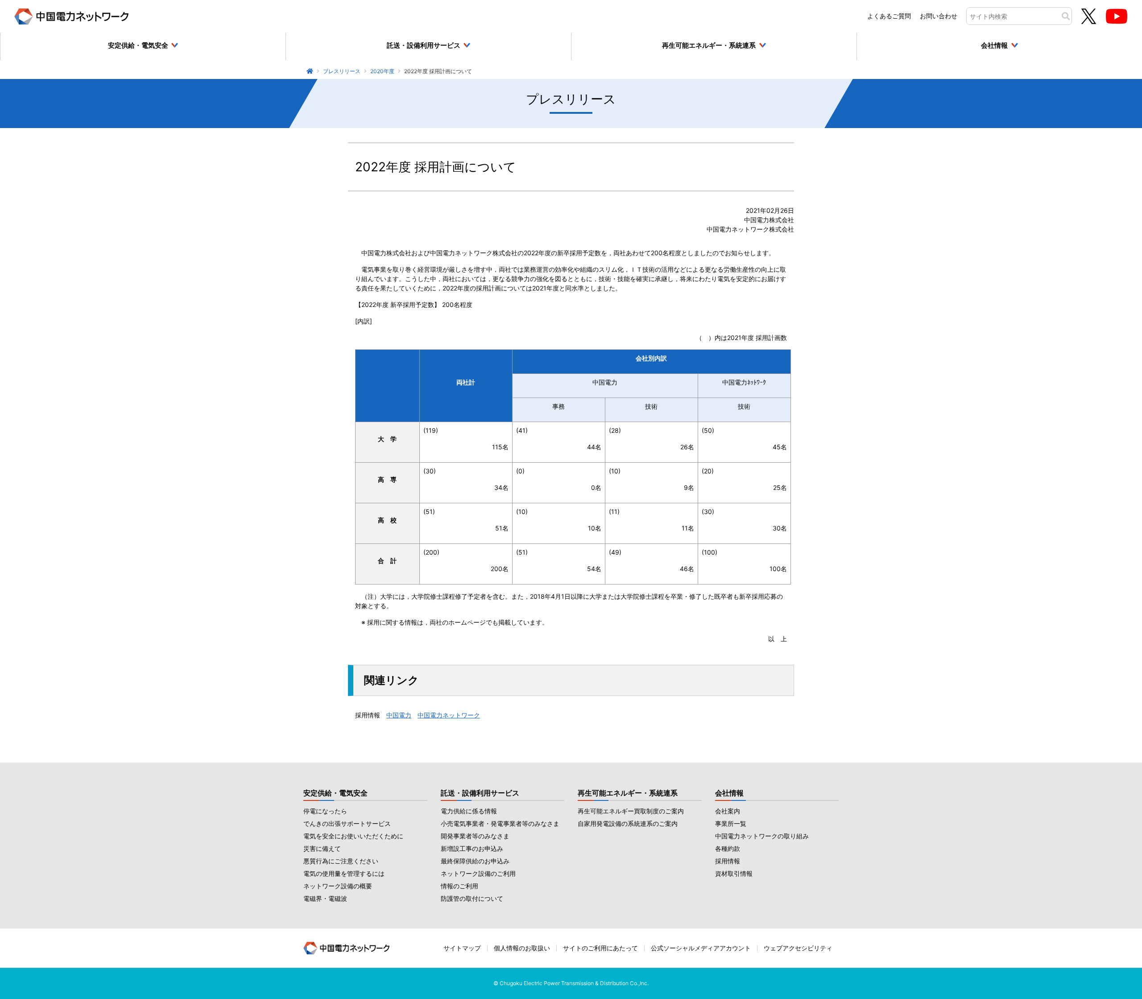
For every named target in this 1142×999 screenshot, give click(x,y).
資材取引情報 (734, 873)
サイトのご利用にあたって (600, 948)
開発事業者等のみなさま (475, 836)
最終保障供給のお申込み (475, 861)
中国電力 (398, 715)
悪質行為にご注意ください (340, 861)
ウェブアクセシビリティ (798, 948)
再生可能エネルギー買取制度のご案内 (631, 811)
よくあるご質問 (889, 16)
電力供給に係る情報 (469, 811)
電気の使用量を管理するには (344, 873)
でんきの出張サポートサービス (347, 823)
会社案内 (727, 811)
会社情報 (729, 792)
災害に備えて (322, 848)
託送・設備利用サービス (480, 792)
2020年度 (382, 71)
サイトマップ (462, 948)
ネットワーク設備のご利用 (478, 873)
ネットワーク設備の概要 (337, 886)
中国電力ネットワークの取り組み (762, 836)
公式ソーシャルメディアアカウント (701, 948)
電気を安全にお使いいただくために (353, 836)
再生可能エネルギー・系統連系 (628, 792)
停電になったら (325, 811)
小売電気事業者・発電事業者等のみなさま (500, 823)
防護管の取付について (472, 898)
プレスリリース (341, 71)
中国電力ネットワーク (449, 715)
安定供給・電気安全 (335, 792)
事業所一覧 (730, 823)
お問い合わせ (938, 16)
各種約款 (727, 848)
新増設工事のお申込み (472, 848)
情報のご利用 (459, 886)
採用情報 (727, 861)
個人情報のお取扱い (522, 948)
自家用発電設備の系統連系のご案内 (628, 823)
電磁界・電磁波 (325, 898)
